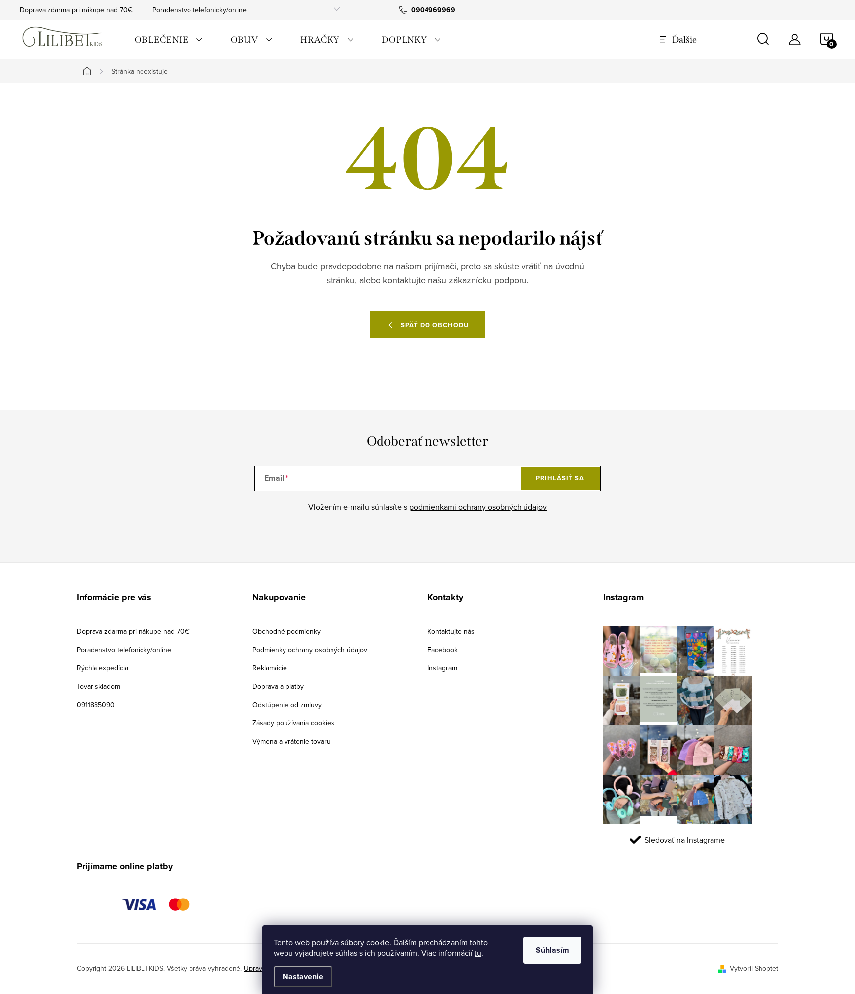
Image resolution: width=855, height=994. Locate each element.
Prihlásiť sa (560, 478)
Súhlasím (552, 950)
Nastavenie (303, 976)
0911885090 (96, 705)
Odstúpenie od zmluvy (287, 704)
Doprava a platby (278, 686)
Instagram (442, 667)
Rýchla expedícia (102, 668)
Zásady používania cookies (293, 722)
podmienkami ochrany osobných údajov (478, 506)
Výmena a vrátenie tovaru (291, 741)
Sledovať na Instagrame (684, 839)
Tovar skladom (98, 686)
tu (478, 952)
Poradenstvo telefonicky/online (199, 10)
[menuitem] (169, 39)
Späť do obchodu (435, 325)
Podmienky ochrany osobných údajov (309, 649)
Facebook (443, 649)
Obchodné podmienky (286, 631)
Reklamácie (269, 667)
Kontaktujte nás (451, 631)
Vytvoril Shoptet (754, 968)
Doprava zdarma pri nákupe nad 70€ (76, 10)
